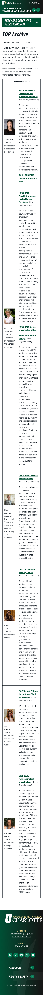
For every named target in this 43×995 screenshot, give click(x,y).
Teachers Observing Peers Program (18, 22)
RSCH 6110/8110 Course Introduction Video (28, 178)
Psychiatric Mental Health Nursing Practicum (27, 199)
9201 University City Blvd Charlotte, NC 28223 (22, 935)
